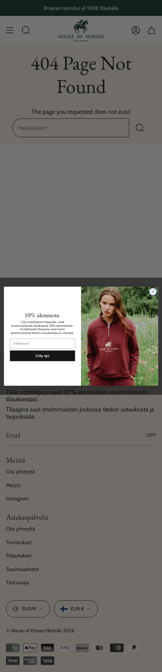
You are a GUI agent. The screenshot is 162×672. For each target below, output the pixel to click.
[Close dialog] (153, 291)
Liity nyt (42, 355)
